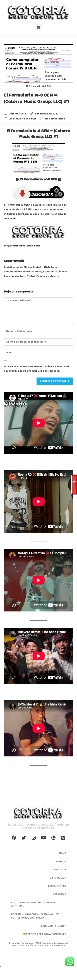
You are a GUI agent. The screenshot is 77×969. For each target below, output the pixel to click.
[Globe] (53, 837)
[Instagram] (33, 837)
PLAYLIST (61, 861)
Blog (63, 945)
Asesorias (59, 894)
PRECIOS (58, 870)
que (35, 209)
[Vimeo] (63, 837)
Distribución (58, 878)
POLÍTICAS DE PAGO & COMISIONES (46, 934)
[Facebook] (13, 837)
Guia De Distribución (22, 945)
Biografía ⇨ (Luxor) (53, 926)
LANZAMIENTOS (57, 886)
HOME (62, 853)
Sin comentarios (55, 119)
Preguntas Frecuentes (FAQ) (24, 943)
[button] (39, 27)
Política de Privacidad (47, 945)
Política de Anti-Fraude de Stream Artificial (33, 904)
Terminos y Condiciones (54, 943)
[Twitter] (23, 837)
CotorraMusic (17, 114)
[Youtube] (43, 837)
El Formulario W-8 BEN (22, 119)
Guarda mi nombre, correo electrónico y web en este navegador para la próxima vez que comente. (37, 368)
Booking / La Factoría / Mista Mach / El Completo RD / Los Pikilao (35, 916)
